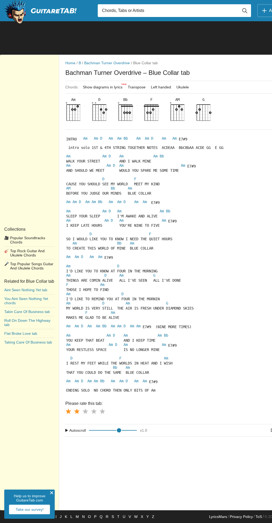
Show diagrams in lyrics (104, 86)
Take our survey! (30, 509)
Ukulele (182, 87)
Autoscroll (77, 430)
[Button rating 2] (77, 411)
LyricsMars (218, 517)
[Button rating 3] (85, 411)
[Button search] (244, 10)
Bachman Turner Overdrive (107, 63)
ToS (259, 517)
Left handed (161, 87)
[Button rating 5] (102, 411)
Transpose (137, 87)
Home (70, 63)
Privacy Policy (241, 517)
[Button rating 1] (68, 411)
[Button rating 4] (94, 411)
